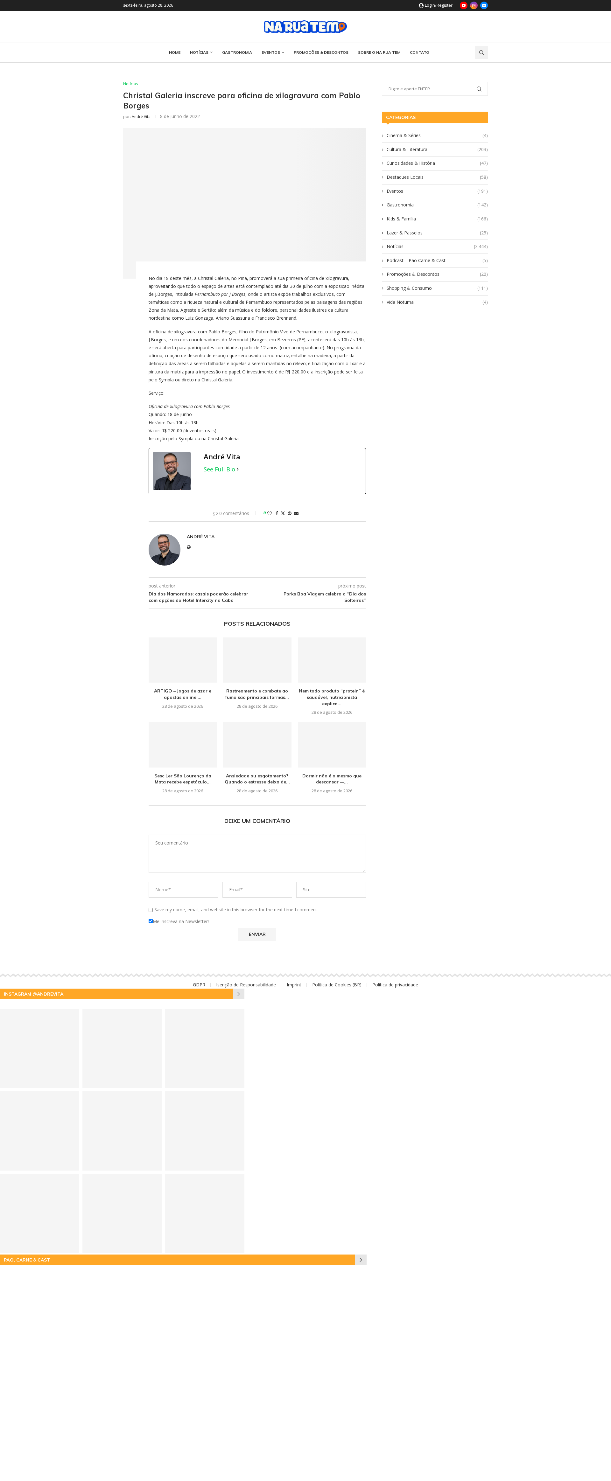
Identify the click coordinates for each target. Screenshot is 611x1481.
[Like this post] (269, 513)
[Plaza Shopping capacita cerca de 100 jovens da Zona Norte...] (122, 1131)
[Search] (481, 52)
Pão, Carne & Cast (27, 1260)
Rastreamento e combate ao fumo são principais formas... (257, 694)
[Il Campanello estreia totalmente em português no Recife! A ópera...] (205, 1131)
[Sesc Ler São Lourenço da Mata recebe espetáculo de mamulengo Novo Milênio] (183, 745)
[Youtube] (463, 5)
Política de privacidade (395, 985)
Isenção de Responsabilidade (246, 985)
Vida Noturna (437, 302)
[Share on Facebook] (277, 513)
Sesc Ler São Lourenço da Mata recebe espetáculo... (182, 779)
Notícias (199, 52)
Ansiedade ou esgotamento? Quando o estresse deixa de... (257, 779)
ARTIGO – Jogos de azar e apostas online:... (182, 694)
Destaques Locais (437, 177)
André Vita (141, 116)
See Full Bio (219, 469)
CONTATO (419, 52)
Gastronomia (237, 52)
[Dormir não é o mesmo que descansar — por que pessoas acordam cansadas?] (332, 745)
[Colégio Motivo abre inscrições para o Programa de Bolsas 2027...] (122, 1213)
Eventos (271, 52)
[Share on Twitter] (283, 513)
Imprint (294, 985)
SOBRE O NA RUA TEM (379, 52)
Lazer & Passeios (437, 233)
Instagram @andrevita (33, 994)
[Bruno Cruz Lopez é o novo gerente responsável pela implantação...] (122, 1048)
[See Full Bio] (237, 469)
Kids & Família (437, 219)
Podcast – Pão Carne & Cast (437, 260)
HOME (174, 52)
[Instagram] (474, 5)
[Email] (484, 5)
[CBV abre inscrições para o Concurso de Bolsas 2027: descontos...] (205, 1048)
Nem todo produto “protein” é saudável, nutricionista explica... (332, 697)
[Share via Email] (296, 513)
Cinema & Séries (437, 135)
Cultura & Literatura (437, 149)
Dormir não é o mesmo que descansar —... (332, 779)
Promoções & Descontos (321, 52)
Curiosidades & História (437, 163)
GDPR (199, 985)
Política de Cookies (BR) (337, 985)
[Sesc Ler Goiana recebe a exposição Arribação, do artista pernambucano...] (205, 1213)
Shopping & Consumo (437, 288)
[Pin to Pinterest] (289, 513)
